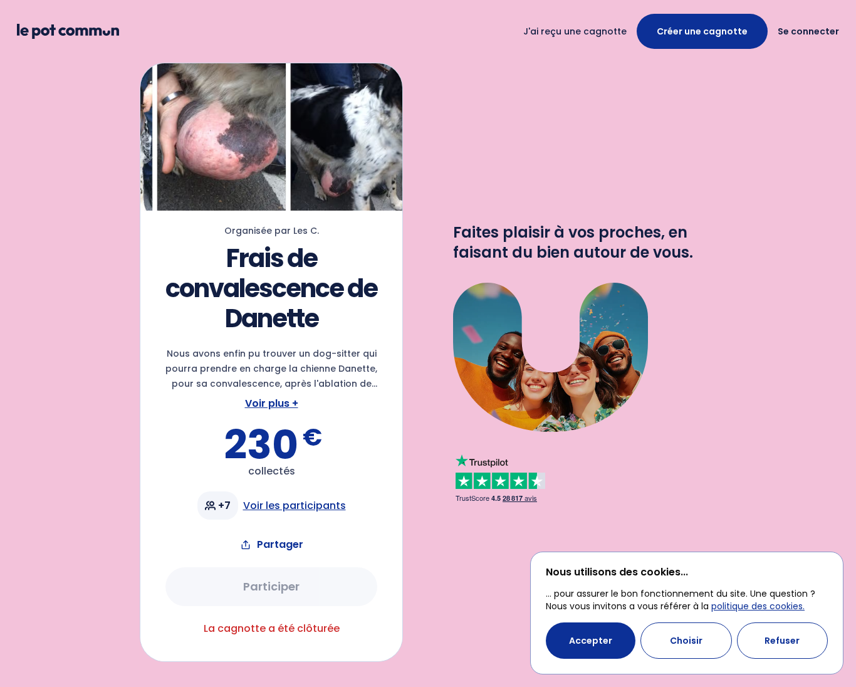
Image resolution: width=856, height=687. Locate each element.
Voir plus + (271, 403)
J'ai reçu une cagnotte (575, 31)
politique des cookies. (758, 606)
